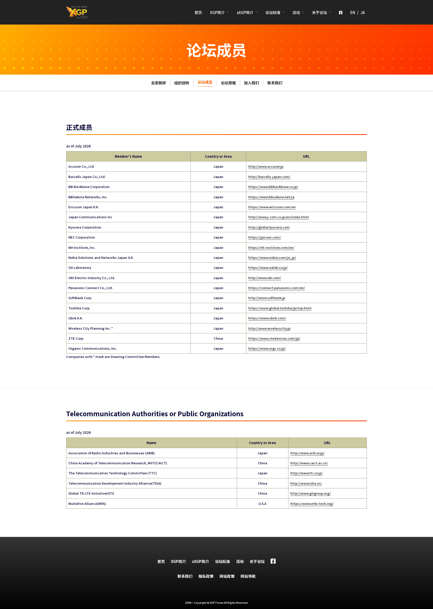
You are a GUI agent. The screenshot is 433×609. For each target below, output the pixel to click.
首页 (198, 12)
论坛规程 (228, 82)
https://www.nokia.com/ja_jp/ (272, 257)
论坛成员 (204, 82)
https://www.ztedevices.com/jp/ (274, 338)
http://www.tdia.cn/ (306, 483)
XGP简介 (217, 12)
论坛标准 (272, 12)
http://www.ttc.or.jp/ (306, 473)
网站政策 (227, 576)
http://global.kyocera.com (269, 227)
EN (352, 12)
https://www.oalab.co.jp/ (268, 267)
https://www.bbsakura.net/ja (271, 196)
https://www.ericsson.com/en (272, 207)
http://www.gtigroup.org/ (310, 493)
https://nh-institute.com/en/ (271, 247)
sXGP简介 (245, 12)
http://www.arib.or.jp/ (307, 453)
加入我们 (251, 82)
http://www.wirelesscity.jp (269, 328)
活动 (296, 12)
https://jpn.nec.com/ (264, 237)
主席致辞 (158, 82)
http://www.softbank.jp (266, 297)
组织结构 (181, 82)
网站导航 (248, 576)
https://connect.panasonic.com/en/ (276, 287)
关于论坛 (319, 12)
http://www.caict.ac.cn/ (309, 463)
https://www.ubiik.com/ (267, 318)
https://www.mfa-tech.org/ (312, 503)
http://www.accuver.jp (265, 166)
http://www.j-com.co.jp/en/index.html (278, 217)
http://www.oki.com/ (264, 277)
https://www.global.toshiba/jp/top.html (279, 308)
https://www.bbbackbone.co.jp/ (273, 186)
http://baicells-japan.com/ (269, 176)
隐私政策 (205, 576)
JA (363, 12)
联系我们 (274, 82)
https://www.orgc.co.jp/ (267, 348)
